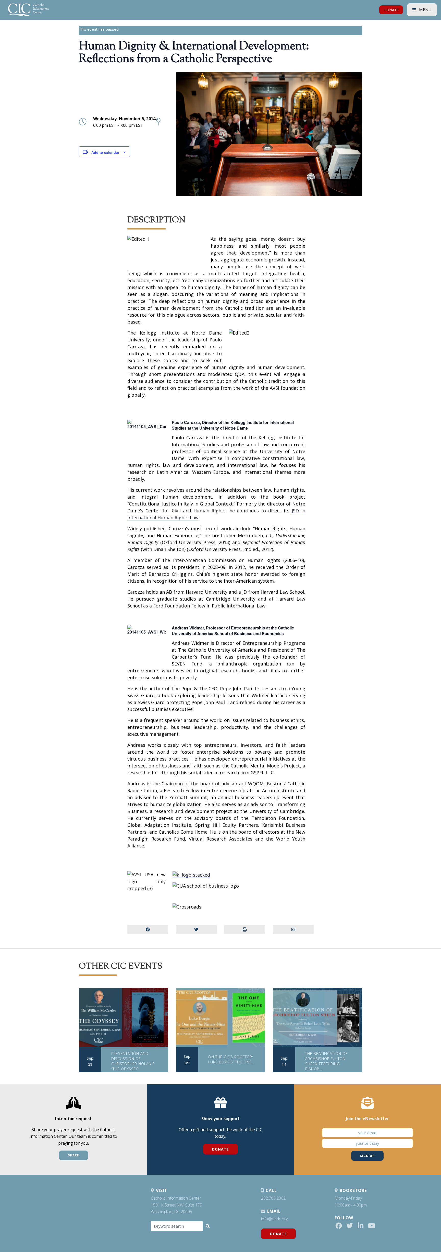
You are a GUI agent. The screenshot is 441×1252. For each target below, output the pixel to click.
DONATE (391, 9)
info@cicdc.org (274, 1219)
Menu (425, 10)
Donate (220, 1149)
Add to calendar (105, 152)
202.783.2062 (273, 1198)
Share (73, 1155)
